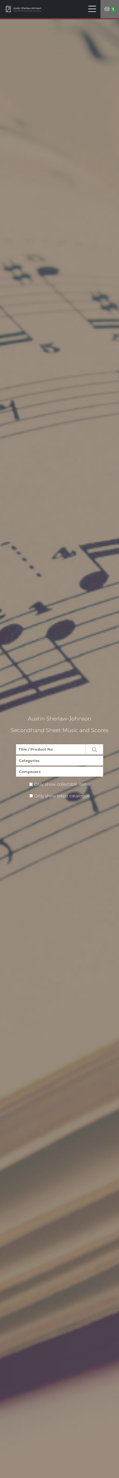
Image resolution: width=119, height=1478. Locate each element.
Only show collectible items (62, 784)
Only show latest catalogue (62, 795)
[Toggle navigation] (92, 9)
